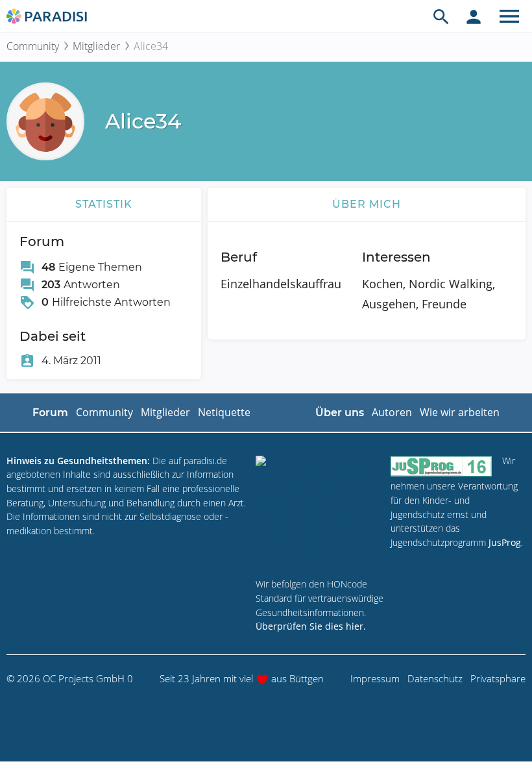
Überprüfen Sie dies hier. (311, 626)
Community (32, 46)
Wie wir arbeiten (460, 412)
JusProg (505, 542)
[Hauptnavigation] (509, 16)
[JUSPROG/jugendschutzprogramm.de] (441, 466)
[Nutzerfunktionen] (473, 16)
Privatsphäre (498, 678)
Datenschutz (435, 678)
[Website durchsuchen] (441, 16)
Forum (50, 412)
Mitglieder (96, 46)
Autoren (392, 412)
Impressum (375, 678)
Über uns (339, 412)
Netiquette (224, 412)
